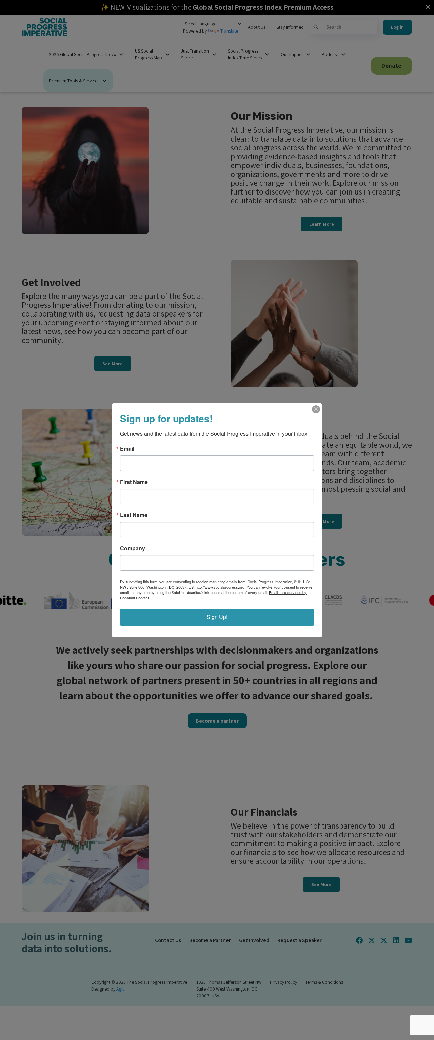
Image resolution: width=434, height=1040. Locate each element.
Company (132, 548)
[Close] (316, 409)
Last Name (133, 515)
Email (127, 448)
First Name (134, 482)
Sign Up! (217, 617)
